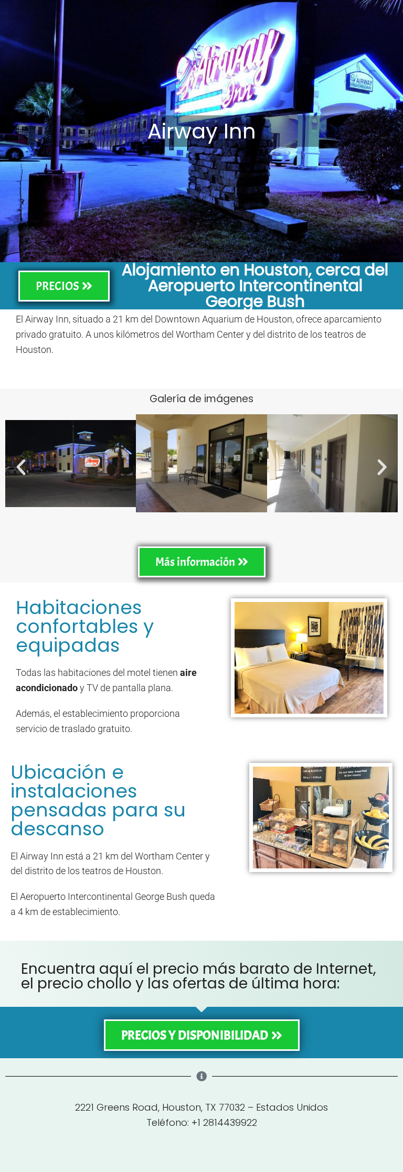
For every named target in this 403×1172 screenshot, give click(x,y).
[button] (20, 467)
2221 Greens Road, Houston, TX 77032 (160, 1107)
